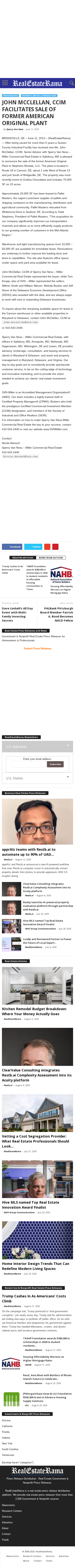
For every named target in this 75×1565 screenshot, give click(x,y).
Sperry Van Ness (14, 129)
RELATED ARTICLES (22, 557)
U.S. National (16, 746)
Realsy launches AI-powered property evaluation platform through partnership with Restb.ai (48, 905)
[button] (69, 83)
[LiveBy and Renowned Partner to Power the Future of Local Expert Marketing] (11, 944)
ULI (26, 1405)
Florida (5, 1432)
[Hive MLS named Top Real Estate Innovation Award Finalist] (11, 926)
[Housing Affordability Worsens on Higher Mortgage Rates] (62, 573)
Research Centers (12, 1510)
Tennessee (8, 1455)
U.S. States (14, 778)
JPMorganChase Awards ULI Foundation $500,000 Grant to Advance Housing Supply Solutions (47, 1397)
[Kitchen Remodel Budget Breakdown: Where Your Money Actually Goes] (37, 986)
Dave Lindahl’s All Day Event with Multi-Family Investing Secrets (17, 614)
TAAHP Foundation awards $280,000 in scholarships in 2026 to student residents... (46, 1342)
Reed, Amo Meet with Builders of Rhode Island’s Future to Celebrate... (47, 1377)
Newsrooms (8, 1505)
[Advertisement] (37, 39)
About (5, 1528)
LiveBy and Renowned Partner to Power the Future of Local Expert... (47, 940)
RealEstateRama (33, 947)
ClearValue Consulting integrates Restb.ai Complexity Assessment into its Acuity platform (47, 887)
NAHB (28, 1364)
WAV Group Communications (40, 928)
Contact (6, 1534)
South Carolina (10, 1449)
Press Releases (10, 95)
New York (7, 1443)
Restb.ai (8, 859)
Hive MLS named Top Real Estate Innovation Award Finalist (43, 922)
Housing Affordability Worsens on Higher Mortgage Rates (62, 589)
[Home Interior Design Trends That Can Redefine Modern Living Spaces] (37, 1240)
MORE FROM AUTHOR (51, 557)
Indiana (6, 1437)
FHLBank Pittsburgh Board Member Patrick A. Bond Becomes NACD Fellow (56, 614)
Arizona (6, 1420)
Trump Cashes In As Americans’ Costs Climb (12, 569)
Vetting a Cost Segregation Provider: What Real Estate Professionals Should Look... (35, 1141)
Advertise (7, 1522)
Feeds (5, 1539)
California (7, 1426)
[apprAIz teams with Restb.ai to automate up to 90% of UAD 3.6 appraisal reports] (37, 822)
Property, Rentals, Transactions (39, 95)
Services (7, 1516)
